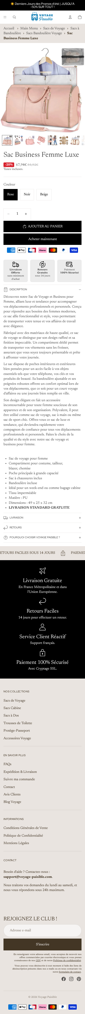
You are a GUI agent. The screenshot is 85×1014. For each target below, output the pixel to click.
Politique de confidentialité (67, 961)
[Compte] (70, 17)
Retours (16, 527)
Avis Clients (11, 794)
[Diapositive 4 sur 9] (41, 140)
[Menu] (5, 17)
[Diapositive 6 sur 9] (64, 140)
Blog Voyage (12, 802)
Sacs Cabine (12, 708)
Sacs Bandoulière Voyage (44, 33)
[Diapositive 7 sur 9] (75, 140)
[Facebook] (63, 979)
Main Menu (29, 28)
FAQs (7, 764)
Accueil (8, 28)
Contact (9, 787)
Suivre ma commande (19, 779)
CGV (38, 961)
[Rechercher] (14, 17)
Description (18, 289)
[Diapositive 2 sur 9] (18, 140)
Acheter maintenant (42, 239)
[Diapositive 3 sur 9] (30, 140)
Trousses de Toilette (17, 723)
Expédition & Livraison (20, 772)
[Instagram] (71, 979)
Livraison (16, 517)
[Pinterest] (79, 979)
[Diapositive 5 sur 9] (52, 140)
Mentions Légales (16, 843)
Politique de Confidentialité (23, 836)
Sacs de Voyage (54, 28)
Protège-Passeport (16, 730)
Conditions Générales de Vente (25, 828)
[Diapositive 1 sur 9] (7, 140)
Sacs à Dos (11, 716)
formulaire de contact (70, 972)
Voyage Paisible (47, 997)
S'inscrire (42, 944)
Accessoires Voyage (17, 738)
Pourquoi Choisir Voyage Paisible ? (35, 537)
